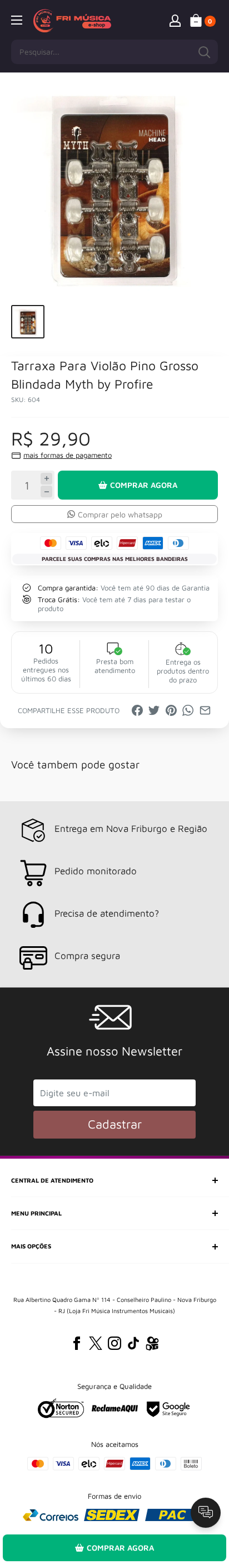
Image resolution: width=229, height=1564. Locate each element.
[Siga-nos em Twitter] (95, 1343)
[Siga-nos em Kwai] (152, 1345)
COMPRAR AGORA (143, 485)
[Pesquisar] (204, 52)
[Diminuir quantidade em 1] (46, 491)
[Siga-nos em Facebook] (76, 1343)
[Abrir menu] (16, 20)
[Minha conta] (175, 20)
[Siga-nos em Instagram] (114, 1343)
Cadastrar (115, 1124)
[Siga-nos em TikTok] (133, 1343)
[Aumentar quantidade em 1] (46, 479)
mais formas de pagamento (67, 455)
